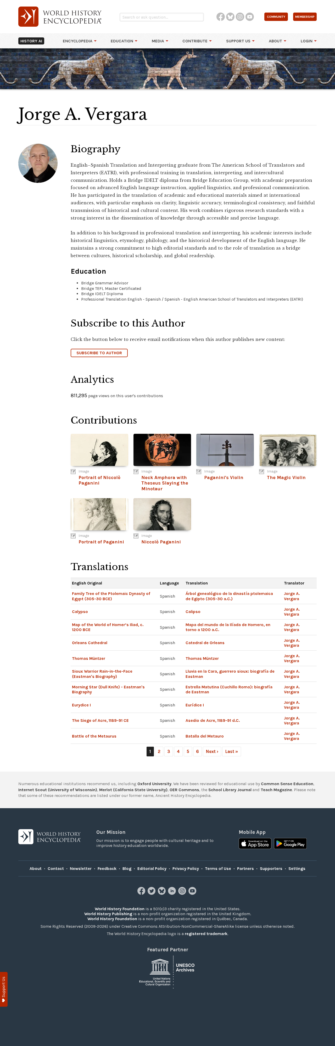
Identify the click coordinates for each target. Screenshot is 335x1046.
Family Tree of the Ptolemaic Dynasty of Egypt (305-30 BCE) (111, 596)
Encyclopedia (77, 40)
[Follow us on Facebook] (142, 893)
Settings (296, 868)
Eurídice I (195, 704)
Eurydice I (81, 704)
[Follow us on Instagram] (182, 893)
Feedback (107, 868)
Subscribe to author (99, 352)
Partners (245, 868)
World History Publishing (108, 913)
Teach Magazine (276, 789)
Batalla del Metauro (205, 736)
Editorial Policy (151, 868)
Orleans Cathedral (89, 642)
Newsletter (81, 868)
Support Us (238, 40)
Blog (126, 868)
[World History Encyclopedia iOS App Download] (255, 844)
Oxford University (154, 783)
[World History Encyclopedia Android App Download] (290, 844)
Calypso (80, 611)
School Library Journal (230, 789)
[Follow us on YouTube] (193, 893)
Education (122, 40)
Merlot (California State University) (133, 789)
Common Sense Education (287, 783)
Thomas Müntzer (88, 658)
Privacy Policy (185, 868)
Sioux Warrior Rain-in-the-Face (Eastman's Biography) (102, 674)
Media (158, 40)
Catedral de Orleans (205, 642)
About (275, 40)
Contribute (195, 40)
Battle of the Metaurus (94, 736)
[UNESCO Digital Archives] (167, 971)
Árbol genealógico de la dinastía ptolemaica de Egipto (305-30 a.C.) (229, 596)
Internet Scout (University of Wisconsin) (57, 789)
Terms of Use (218, 868)
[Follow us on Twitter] (152, 893)
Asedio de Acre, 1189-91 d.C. (213, 720)
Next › (212, 751)
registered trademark (206, 933)
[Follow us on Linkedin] (172, 893)
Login (306, 40)
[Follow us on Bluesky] (162, 893)
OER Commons (184, 789)
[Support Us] (4, 989)
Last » (231, 751)
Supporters (271, 868)
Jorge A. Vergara (292, 596)
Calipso (193, 611)
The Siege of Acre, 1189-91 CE (100, 720)
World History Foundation (119, 908)
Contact (56, 868)
